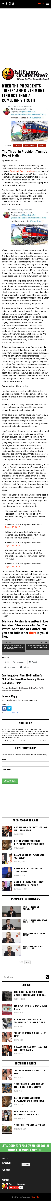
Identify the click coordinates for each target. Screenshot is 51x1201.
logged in (17, 700)
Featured (18, 145)
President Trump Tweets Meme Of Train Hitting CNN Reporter (37, 646)
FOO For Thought (30, 145)
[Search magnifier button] (47, 977)
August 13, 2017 (12, 527)
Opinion (41, 145)
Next (27, 962)
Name (4, 759)
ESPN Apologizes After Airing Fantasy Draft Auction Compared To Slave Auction (13, 647)
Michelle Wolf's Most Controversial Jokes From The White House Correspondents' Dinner (23, 689)
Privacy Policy (35, 1197)
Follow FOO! (25, 1165)
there (33, 633)
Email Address (8, 769)
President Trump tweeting (22, 171)
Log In (41, 3)
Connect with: (6, 704)
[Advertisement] (25, 35)
